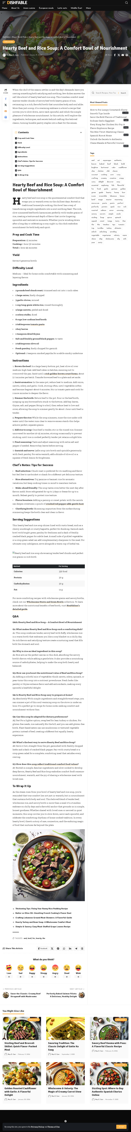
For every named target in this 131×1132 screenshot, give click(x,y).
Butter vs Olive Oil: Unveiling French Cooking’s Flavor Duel (43, 913)
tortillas (100, 228)
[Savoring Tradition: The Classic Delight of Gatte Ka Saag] (65, 1028)
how (123, 193)
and (25, 938)
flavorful (120, 185)
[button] (121, 1127)
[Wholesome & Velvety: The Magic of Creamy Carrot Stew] (65, 1073)
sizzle (118, 214)
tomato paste (37, 324)
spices (109, 217)
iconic (93, 196)
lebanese (113, 196)
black (116, 164)
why (118, 239)
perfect (120, 203)
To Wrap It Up (23, 175)
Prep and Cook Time (26, 138)
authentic (118, 160)
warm (125, 235)
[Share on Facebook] (115, 55)
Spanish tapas (120, 1065)
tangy (109, 221)
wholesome (110, 239)
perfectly (95, 207)
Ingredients (22, 152)
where (93, 239)
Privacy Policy (37, 1127)
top (92, 228)
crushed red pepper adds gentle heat (65, 504)
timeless (106, 225)
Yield (20, 143)
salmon (103, 210)
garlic (106, 189)
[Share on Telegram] (76, 948)
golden (123, 189)
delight (101, 182)
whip (100, 239)
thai (123, 221)
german (114, 189)
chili (108, 171)
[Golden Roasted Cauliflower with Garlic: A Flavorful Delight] (22, 1073)
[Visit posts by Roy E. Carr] (4, 55)
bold (123, 164)
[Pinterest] (65, 1121)
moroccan (95, 203)
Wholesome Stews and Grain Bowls (45, 602)
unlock (93, 232)
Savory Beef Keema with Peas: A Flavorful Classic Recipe (109, 1044)
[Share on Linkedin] (70, 948)
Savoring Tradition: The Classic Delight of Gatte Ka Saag (63, 1046)
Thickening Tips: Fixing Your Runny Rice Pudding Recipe (41, 908)
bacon (93, 164)
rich (124, 207)
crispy (121, 178)
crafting (94, 178)
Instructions (23, 157)
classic (115, 171)
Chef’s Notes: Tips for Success (30, 161)
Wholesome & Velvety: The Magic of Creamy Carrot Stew (64, 1090)
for (33, 938)
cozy (118, 175)
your (93, 242)
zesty (100, 242)
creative (113, 178)
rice (119, 207)
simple (110, 214)
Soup (102, 217)
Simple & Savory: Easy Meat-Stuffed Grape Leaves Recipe (42, 926)
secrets (102, 214)
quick (112, 207)
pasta (104, 203)
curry (93, 182)
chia (93, 171)
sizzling (94, 217)
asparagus (107, 160)
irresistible (103, 196)
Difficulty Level (24, 147)
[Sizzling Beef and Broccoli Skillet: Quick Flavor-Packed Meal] (22, 1028)
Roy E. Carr (14, 55)
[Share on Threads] (82, 948)
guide (101, 193)
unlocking (103, 232)
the (43, 938)
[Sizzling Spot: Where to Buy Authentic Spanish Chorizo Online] (109, 1073)
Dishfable (17, 2)
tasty (117, 221)
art (98, 160)
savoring (120, 210)
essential (94, 185)
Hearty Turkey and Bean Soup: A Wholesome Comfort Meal (43, 922)
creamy (104, 178)
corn (112, 175)
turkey (109, 228)
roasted (94, 210)
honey (116, 193)
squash (94, 221)
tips (113, 225)
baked (101, 164)
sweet (102, 221)
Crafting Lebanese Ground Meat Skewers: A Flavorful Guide (43, 917)
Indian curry (76, 1019)
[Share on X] (119, 55)
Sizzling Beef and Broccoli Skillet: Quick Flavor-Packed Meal (20, 1046)
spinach (118, 217)
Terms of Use (54, 1127)
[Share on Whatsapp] (64, 948)
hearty (38, 938)
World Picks (8, 42)
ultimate (118, 228)
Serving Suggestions (26, 166)
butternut (105, 168)
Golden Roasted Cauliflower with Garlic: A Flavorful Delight (20, 1092)
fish (113, 185)
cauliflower (122, 168)
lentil (93, 200)
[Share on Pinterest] (58, 948)
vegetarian (106, 235)
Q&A (19, 170)
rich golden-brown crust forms (61, 373)
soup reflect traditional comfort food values (55, 764)
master (109, 200)
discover (110, 182)
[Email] (122, 55)
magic (100, 200)
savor (111, 210)
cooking (104, 175)
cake (113, 168)
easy (118, 182)
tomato (121, 225)
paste (112, 203)
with (124, 239)
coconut (94, 175)
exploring (104, 185)
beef (29, 938)
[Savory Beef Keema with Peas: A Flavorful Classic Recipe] (109, 1028)
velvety (116, 235)
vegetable (95, 235)
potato (104, 207)
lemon (122, 196)
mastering (118, 200)
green (93, 193)
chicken (100, 171)
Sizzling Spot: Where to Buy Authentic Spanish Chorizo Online (107, 1092)
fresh (99, 189)
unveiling (113, 232)
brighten (94, 168)
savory (94, 214)
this (98, 225)
